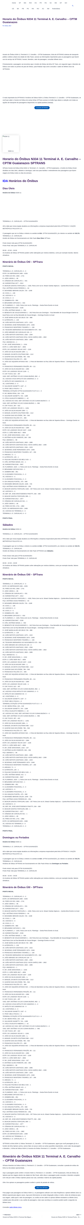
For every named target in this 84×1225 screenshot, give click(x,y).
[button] (73, 6)
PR (41, 3)
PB (23, 8)
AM (48, 8)
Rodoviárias (56, 8)
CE (13, 8)
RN (33, 8)
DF (61, 3)
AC (43, 8)
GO (66, 3)
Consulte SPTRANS (42, 107)
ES (36, 3)
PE (28, 8)
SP (20, 3)
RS (46, 3)
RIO (30, 3)
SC (51, 3)
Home (14, 3)
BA (18, 8)
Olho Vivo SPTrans (42, 1187)
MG (25, 3)
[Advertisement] (42, 41)
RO (38, 8)
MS (56, 3)
